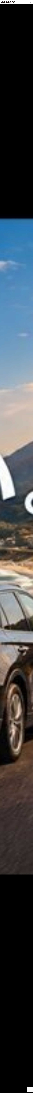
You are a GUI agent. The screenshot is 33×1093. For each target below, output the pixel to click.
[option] (16, 546)
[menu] (31, 2)
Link (16, 546)
